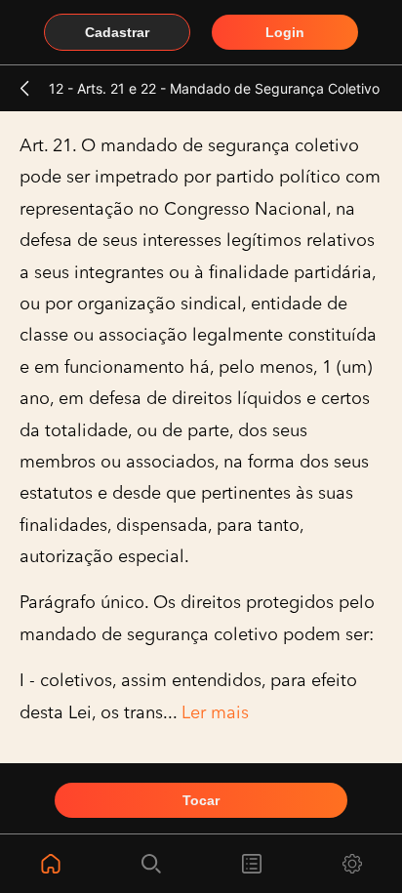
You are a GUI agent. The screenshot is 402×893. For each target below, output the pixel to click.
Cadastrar (117, 32)
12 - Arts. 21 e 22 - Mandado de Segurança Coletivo (214, 88)
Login (284, 32)
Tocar (201, 800)
